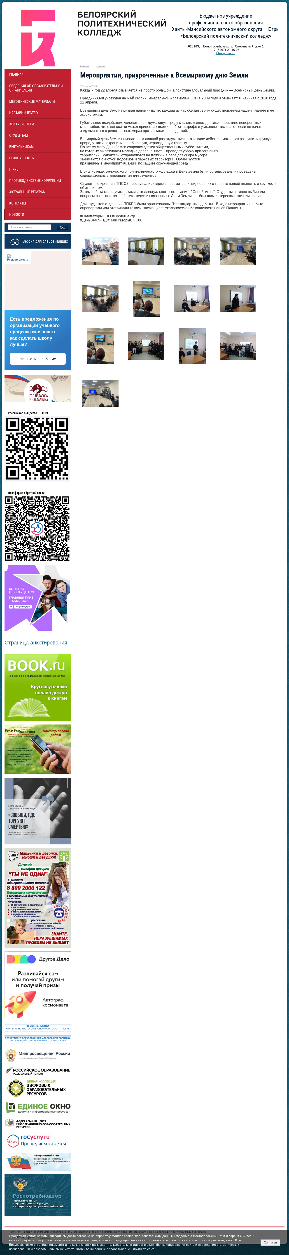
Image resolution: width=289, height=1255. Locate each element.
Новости (16, 214)
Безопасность (21, 158)
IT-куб (14, 169)
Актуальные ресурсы (27, 192)
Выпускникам (21, 147)
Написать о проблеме (38, 359)
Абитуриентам (21, 124)
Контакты (17, 203)
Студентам (18, 135)
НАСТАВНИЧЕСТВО (23, 113)
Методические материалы (32, 101)
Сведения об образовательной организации (36, 88)
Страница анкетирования (36, 642)
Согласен (270, 1242)
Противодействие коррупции (35, 181)
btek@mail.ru (225, 53)
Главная (16, 75)
